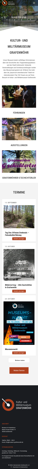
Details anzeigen (19, 238)
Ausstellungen (19, 145)
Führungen (19, 112)
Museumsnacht (11, 349)
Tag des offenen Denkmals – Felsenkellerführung (17, 233)
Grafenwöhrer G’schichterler (19, 177)
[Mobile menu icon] (34, 3)
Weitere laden (20, 360)
